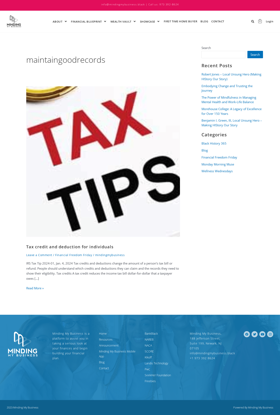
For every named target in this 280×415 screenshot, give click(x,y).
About (58, 21)
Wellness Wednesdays (217, 171)
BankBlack (151, 333)
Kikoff (148, 357)
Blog (204, 21)
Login (269, 21)
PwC (147, 369)
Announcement (109, 345)
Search (206, 48)
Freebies (150, 381)
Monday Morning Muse (217, 164)
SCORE (149, 351)
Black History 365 (214, 143)
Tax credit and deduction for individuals (70, 247)
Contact (217, 21)
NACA (148, 345)
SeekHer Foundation (158, 375)
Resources (106, 339)
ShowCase (147, 21)
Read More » (35, 288)
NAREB (149, 339)
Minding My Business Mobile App (117, 353)
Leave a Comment (39, 255)
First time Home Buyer (180, 21)
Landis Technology (156, 363)
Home (103, 333)
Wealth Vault (120, 21)
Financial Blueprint (86, 21)
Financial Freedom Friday (73, 255)
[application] (63, 21)
